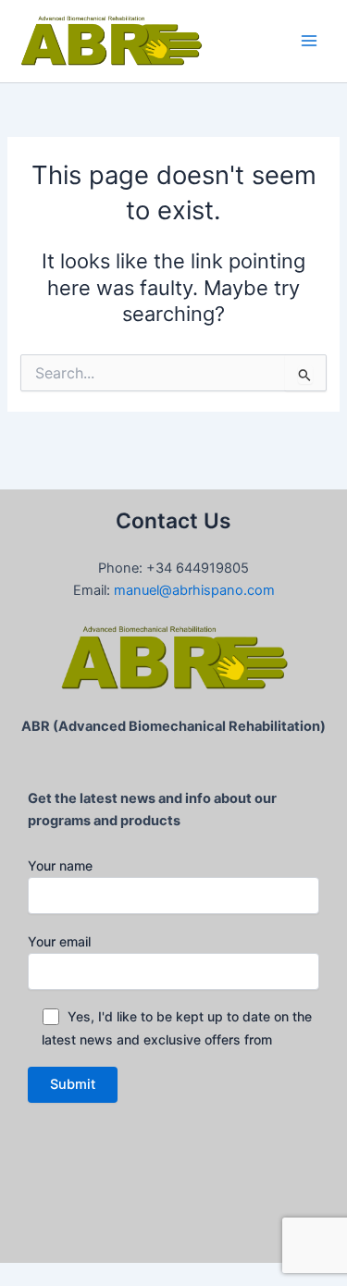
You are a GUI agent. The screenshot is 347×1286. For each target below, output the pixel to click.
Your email (59, 941)
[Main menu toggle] (309, 40)
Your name (60, 865)
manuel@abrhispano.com (194, 590)
